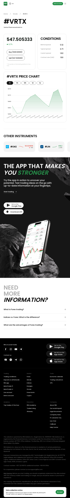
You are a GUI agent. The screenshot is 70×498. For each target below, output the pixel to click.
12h (25, 83)
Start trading (9, 192)
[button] (35, 309)
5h (17, 83)
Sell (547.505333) (16, 58)
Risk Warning (8, 473)
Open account (58, 3)
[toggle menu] (65, 4)
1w (40, 83)
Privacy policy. (29, 494)
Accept (60, 492)
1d (32, 83)
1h (10, 83)
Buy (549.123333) (15, 52)
